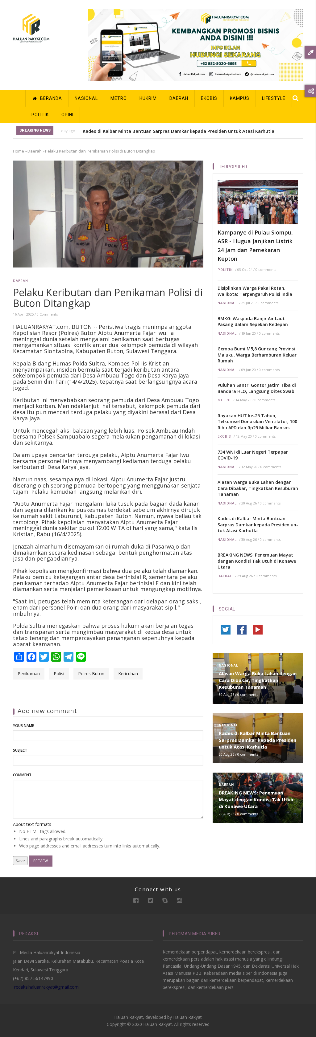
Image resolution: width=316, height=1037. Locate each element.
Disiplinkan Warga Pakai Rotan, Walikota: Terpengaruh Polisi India (255, 291)
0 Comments (47, 314)
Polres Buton (91, 673)
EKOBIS (209, 98)
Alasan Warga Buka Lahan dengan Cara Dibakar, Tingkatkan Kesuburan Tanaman (258, 488)
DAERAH (178, 98)
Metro (224, 400)
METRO (118, 98)
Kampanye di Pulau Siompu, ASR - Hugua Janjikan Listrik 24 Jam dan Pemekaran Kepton (255, 246)
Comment (22, 775)
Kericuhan (128, 673)
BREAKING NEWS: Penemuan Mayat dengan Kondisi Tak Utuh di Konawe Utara (257, 561)
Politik (225, 270)
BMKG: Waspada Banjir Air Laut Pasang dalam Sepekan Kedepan (253, 322)
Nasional (227, 303)
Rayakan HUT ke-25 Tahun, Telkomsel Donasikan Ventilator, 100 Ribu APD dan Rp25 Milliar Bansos (257, 422)
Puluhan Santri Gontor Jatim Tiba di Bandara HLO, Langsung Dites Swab (257, 388)
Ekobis (224, 437)
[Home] (31, 28)
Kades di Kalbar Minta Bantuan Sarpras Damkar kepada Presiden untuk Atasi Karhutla (178, 131)
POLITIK (40, 114)
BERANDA (50, 98)
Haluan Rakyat (187, 1017)
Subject (20, 750)
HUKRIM (148, 98)
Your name (23, 725)
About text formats (32, 824)
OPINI (67, 114)
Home (18, 151)
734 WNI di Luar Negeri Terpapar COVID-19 (253, 455)
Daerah (34, 151)
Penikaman (29, 673)
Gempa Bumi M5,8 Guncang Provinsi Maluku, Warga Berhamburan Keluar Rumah (257, 355)
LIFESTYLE (273, 98)
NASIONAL (86, 98)
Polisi (59, 673)
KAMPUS (239, 98)
